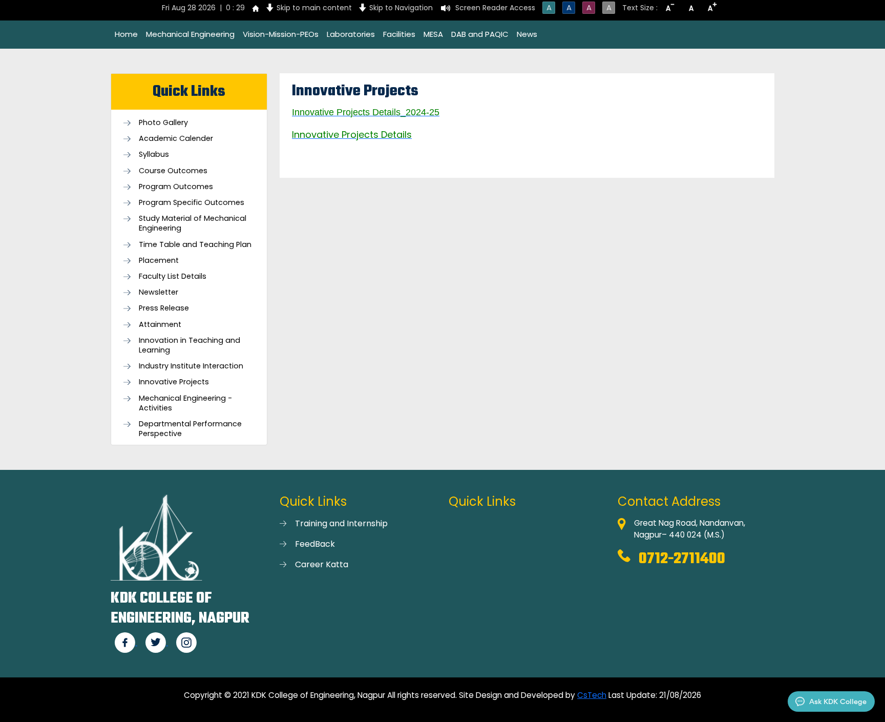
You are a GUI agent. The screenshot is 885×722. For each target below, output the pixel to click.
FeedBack (315, 544)
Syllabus (154, 154)
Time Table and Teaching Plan (195, 245)
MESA (433, 34)
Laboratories (351, 34)
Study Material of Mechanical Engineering (192, 223)
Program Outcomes (176, 187)
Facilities (399, 34)
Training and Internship (341, 523)
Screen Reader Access (495, 8)
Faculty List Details (172, 276)
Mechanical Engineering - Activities (185, 403)
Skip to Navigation (401, 8)
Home (126, 34)
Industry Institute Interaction (191, 366)
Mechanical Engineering (190, 34)
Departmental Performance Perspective (190, 429)
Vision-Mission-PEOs (281, 34)
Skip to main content (314, 8)
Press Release (164, 308)
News (527, 34)
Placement (159, 260)
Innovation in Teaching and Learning (189, 345)
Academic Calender (176, 138)
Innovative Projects (174, 382)
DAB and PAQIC (480, 34)
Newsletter (158, 292)
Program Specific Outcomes (191, 203)
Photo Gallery (163, 123)
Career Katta (321, 564)
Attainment (160, 324)
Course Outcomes (173, 171)
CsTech (591, 695)
